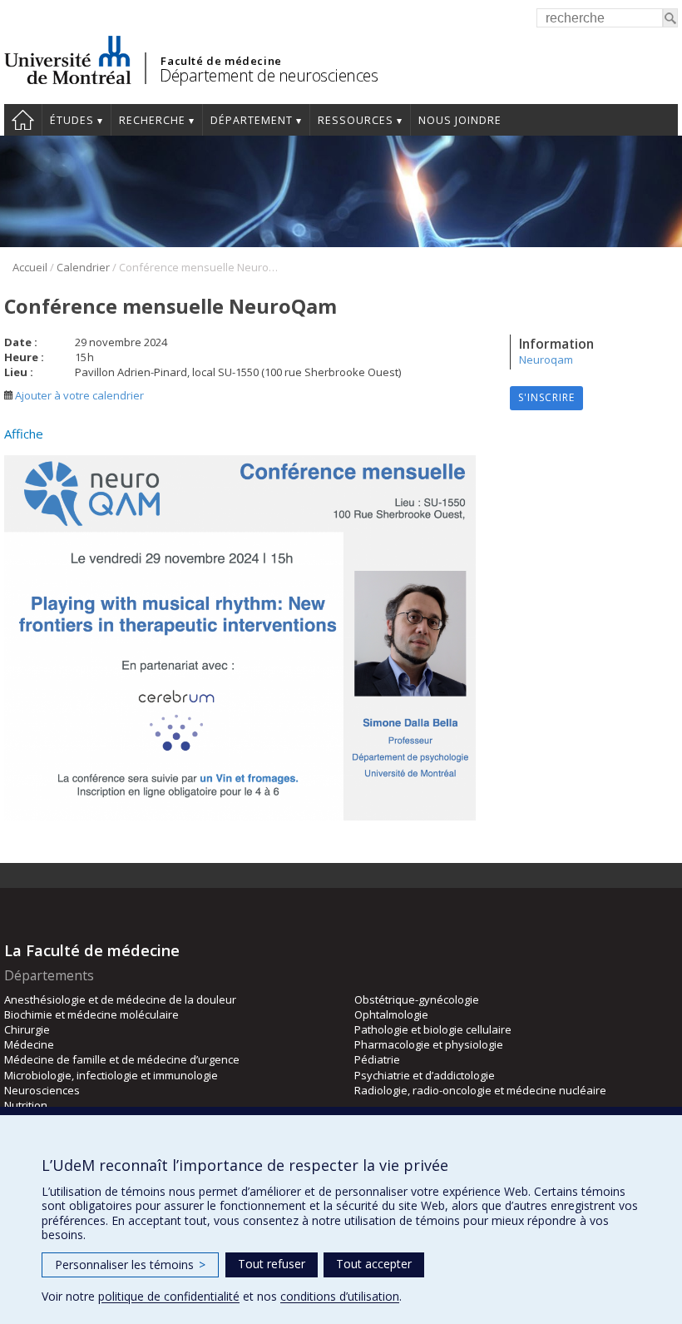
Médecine (29, 1044)
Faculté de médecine (221, 60)
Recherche (152, 120)
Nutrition (25, 1105)
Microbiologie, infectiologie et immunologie (111, 1075)
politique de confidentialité (169, 1296)
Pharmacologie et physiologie (428, 1044)
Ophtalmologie (391, 1014)
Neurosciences (42, 1090)
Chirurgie (27, 1029)
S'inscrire (546, 397)
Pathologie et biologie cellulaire (433, 1029)
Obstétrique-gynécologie (416, 999)
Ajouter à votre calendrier (78, 395)
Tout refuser (271, 1264)
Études (72, 120)
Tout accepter (374, 1264)
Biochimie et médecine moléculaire (91, 1014)
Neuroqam (546, 359)
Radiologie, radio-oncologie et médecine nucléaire (480, 1090)
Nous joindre (460, 120)
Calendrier (83, 267)
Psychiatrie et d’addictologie (424, 1075)
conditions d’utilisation (339, 1296)
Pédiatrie (377, 1059)
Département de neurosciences (269, 75)
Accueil (23, 120)
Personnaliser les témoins (130, 1264)
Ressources (355, 120)
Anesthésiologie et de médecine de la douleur (120, 999)
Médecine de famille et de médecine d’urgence (122, 1059)
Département (251, 120)
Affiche (23, 433)
